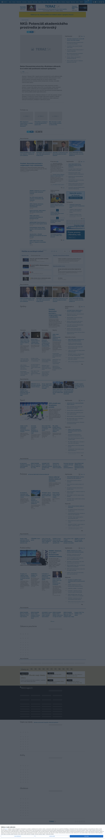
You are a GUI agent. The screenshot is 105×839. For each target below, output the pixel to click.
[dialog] (52, 832)
